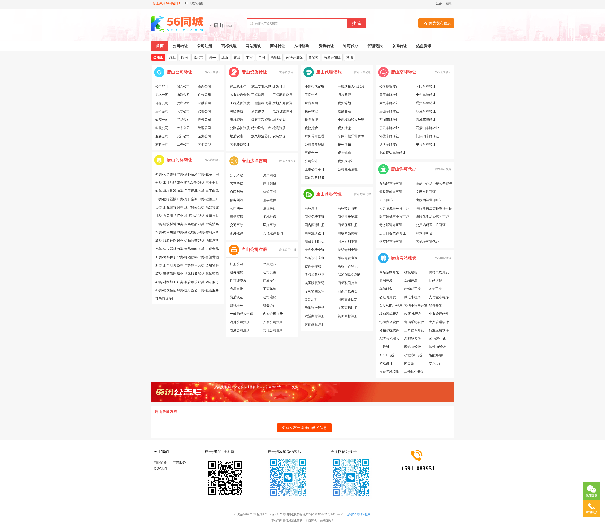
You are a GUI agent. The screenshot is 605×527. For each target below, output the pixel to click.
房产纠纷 (269, 175)
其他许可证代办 (427, 241)
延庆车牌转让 (389, 144)
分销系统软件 (389, 330)
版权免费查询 (348, 258)
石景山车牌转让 (427, 128)
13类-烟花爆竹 (165, 207)
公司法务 (236, 208)
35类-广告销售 (187, 265)
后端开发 (410, 280)
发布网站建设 (442, 258)
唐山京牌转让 (403, 72)
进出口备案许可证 (392, 233)
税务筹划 (344, 103)
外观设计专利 (314, 258)
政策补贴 (344, 111)
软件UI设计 (437, 347)
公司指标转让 (389, 86)
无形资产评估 (314, 308)
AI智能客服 (412, 338)
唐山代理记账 (329, 72)
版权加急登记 (314, 275)
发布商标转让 (212, 160)
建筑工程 (269, 192)
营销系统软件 (414, 322)
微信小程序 (412, 297)
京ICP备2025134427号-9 (318, 514)
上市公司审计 (314, 169)
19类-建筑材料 (165, 224)
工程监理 (257, 95)
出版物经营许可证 (429, 200)
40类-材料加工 (165, 282)
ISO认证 (311, 299)
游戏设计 (386, 363)
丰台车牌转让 (426, 95)
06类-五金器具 (208, 182)
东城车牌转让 (426, 119)
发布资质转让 (287, 72)
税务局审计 (346, 161)
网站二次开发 (439, 272)
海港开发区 (332, 57)
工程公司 (183, 144)
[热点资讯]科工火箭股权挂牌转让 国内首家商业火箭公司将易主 (256, 387)
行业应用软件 (439, 330)
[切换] (228, 26)
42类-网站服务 (208, 282)
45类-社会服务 (208, 290)
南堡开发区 (294, 57)
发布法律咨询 (287, 161)
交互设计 (435, 363)
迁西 (224, 57)
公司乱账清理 (348, 169)
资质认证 (236, 297)
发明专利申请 (348, 250)
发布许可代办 (442, 169)
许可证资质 (238, 280)
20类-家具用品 (187, 224)
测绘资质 (236, 111)
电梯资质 (236, 119)
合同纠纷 (236, 192)
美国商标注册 (348, 308)
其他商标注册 (314, 324)
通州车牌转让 (426, 103)
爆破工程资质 (261, 119)
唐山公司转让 (179, 72)
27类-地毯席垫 (208, 240)
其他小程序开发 (415, 305)
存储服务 (386, 289)
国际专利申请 (348, 241)
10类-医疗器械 (165, 199)
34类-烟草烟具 (165, 265)
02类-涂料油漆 (187, 174)
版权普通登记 (348, 266)
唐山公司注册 (254, 249)
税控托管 (311, 128)
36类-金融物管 (208, 265)
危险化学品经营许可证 (432, 217)
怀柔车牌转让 (389, 136)
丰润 (261, 57)
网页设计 (410, 363)
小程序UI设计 (414, 355)
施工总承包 (238, 86)
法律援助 (269, 208)
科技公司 (162, 128)
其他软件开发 (414, 372)
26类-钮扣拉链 (187, 240)
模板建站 (410, 272)
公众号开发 (387, 297)
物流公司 (183, 95)
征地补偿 (269, 217)
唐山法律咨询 (254, 160)
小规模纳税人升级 (351, 119)
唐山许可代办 (403, 169)
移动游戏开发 (389, 314)
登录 (449, 3)
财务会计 (269, 305)
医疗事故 (269, 225)
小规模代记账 (314, 86)
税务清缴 (344, 128)
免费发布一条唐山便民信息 (304, 428)
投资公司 (204, 119)
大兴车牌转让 (389, 103)
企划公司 (204, 136)
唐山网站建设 (403, 257)
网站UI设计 (412, 347)
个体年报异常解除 (351, 136)
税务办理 (311, 119)
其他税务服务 (314, 177)
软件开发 (435, 305)
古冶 (237, 57)
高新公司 (204, 86)
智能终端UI (437, 355)
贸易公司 (183, 119)
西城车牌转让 (389, 119)
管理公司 (204, 128)
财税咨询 (311, 103)
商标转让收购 (348, 208)
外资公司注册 (273, 322)
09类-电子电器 (208, 191)
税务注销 (236, 272)
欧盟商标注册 (314, 316)
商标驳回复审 (348, 283)
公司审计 (311, 161)
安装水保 (279, 136)
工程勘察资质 (282, 95)
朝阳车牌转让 (426, 86)
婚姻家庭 (236, 217)
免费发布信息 (439, 23)
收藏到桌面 (196, 3)
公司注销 (269, 297)
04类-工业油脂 (165, 182)
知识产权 (236, 175)
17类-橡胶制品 (187, 216)
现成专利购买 (314, 241)
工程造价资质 (240, 103)
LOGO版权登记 (349, 275)
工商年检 (269, 289)
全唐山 (158, 57)
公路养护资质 (240, 128)
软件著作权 (313, 266)
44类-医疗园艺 (187, 290)
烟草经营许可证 (390, 241)
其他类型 (204, 144)
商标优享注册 (348, 225)
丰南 (249, 57)
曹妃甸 (313, 57)
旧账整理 (344, 95)
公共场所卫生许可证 (431, 225)
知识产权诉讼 (348, 291)
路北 (172, 57)
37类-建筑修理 (165, 274)
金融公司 (204, 103)
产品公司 (183, 128)
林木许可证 (424, 233)
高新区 (276, 57)
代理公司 (204, 111)
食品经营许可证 (390, 183)
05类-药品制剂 (187, 182)
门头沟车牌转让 (427, 136)
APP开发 (435, 289)
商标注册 (311, 208)
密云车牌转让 (389, 128)
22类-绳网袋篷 (165, 232)
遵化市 (198, 57)
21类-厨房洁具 (208, 224)
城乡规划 (279, 119)
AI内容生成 (437, 338)
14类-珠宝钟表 (187, 207)
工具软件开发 (414, 330)
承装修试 (257, 111)
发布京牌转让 (442, 72)
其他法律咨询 (273, 233)
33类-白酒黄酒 (208, 257)
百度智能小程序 (390, 305)
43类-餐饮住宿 (165, 290)
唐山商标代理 (329, 194)
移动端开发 (412, 289)
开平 (212, 57)
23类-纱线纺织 (187, 232)
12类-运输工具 (208, 199)
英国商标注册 (348, 316)
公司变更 (269, 272)
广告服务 (179, 462)
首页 (160, 46)
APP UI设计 (387, 355)
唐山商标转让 (179, 159)
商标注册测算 (348, 217)
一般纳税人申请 (241, 314)
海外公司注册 (240, 322)
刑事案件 (269, 200)
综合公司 (183, 86)
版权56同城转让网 (359, 514)
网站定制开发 (389, 272)
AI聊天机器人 (389, 338)
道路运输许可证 (390, 192)
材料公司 (162, 144)
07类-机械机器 (165, 191)
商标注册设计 (314, 233)
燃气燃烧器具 (261, 136)
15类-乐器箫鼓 (208, 207)
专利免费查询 (314, 250)
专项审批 (236, 289)
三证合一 (311, 153)
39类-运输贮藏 (208, 274)
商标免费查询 (314, 217)
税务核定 (311, 111)
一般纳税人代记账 (351, 86)
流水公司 (162, 95)
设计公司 (183, 136)
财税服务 (236, 305)
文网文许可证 (426, 192)
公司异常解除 (314, 144)
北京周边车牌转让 (392, 153)
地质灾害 (236, 136)
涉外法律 (236, 233)
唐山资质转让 (254, 72)
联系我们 (160, 468)
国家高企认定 (348, 299)
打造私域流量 (389, 372)
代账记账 (269, 264)
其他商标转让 (165, 298)
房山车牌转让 (389, 111)
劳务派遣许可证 (390, 225)
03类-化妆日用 (208, 174)
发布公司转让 (212, 72)
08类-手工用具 (187, 191)
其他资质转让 (240, 144)
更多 (295, 387)
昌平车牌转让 (389, 95)
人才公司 (183, 111)
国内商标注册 (314, 225)
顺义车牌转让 (426, 111)
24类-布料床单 (208, 232)
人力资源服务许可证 (394, 208)
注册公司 (236, 264)
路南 (184, 57)
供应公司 (183, 103)
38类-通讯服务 (187, 274)
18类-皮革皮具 (208, 216)
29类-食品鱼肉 (187, 249)
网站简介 (160, 462)
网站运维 (435, 280)
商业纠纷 (269, 183)
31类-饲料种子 (165, 257)
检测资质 (279, 128)
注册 (439, 3)
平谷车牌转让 (426, 144)
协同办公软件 (389, 322)
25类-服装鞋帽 (165, 240)
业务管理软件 (439, 314)
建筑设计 (279, 86)
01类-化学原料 (165, 174)
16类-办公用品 (165, 216)
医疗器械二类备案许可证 (434, 208)
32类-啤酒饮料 (187, 257)
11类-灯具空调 (187, 199)
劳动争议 (236, 183)
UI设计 (384, 347)
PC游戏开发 (412, 314)
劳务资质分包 (240, 95)
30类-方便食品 (208, 249)
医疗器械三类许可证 (394, 217)
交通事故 (236, 225)
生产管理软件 (439, 322)
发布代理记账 (362, 72)
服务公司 (162, 136)
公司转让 (162, 86)
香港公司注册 (240, 330)
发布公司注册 (287, 249)
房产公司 (162, 111)
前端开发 (386, 280)
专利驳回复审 (314, 291)
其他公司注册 (273, 330)
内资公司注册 (273, 314)
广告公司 (204, 95)
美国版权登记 (314, 283)
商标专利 (269, 280)
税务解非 (344, 153)
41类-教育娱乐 (187, 282)
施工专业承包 (261, 86)
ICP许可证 (386, 200)
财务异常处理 (314, 136)
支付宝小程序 (439, 297)
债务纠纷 (236, 200)
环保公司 (162, 103)
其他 (349, 57)
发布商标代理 (362, 194)
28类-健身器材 (165, 249)
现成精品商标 (348, 233)
